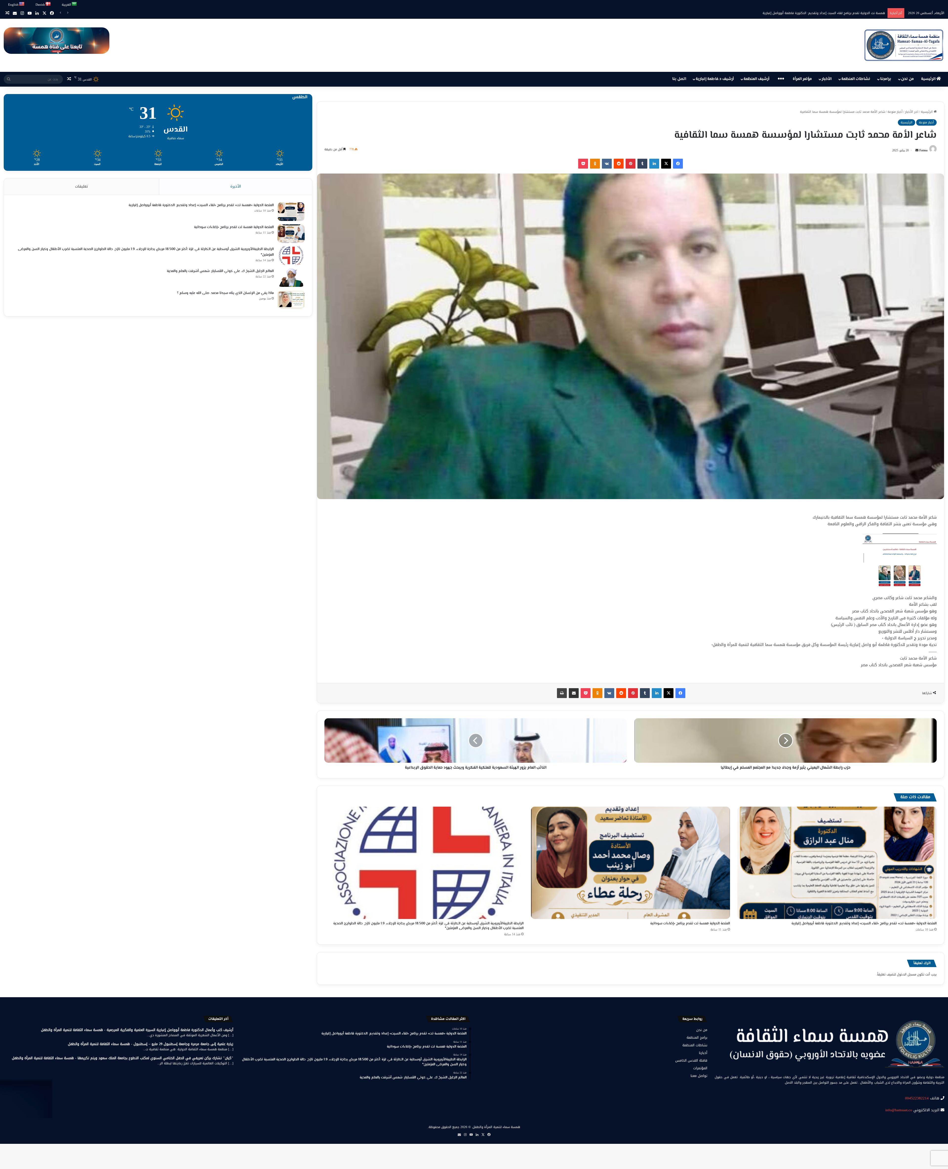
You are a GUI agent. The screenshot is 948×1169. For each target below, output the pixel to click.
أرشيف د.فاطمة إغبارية (715, 79)
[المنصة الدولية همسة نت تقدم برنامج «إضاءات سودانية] (630, 863)
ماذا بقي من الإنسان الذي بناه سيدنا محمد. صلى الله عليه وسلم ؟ (225, 293)
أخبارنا (703, 1053)
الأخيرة (235, 186)
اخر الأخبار (911, 112)
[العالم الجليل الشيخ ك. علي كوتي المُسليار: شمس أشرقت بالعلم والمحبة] (291, 277)
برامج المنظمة (697, 1037)
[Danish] (48, 4)
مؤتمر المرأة (802, 79)
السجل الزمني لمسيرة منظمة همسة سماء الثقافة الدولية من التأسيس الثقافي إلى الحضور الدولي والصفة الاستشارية (802, 13)
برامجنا (885, 79)
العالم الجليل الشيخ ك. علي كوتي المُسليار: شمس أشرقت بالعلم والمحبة (220, 271)
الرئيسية (928, 79)
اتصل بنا (679, 79)
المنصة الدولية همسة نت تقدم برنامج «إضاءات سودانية (690, 923)
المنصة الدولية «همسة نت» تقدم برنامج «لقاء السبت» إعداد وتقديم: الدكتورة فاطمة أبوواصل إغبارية (864, 923)
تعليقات (81, 186)
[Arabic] (74, 4)
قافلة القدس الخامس (691, 1060)
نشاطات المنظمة (855, 79)
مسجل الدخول (906, 974)
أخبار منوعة (895, 112)
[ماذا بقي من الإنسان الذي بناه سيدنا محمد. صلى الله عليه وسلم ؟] (291, 299)
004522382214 (917, 1098)
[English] (22, 4)
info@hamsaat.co (898, 1110)
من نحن (907, 79)
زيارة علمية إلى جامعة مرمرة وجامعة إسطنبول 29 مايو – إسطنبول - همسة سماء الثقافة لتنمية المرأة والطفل (150, 1044)
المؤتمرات (700, 1068)
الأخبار (826, 79)
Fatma (923, 150)
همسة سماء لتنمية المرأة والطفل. (496, 1127)
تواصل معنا (699, 1076)
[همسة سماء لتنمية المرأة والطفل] (903, 45)
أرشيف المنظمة (756, 79)
